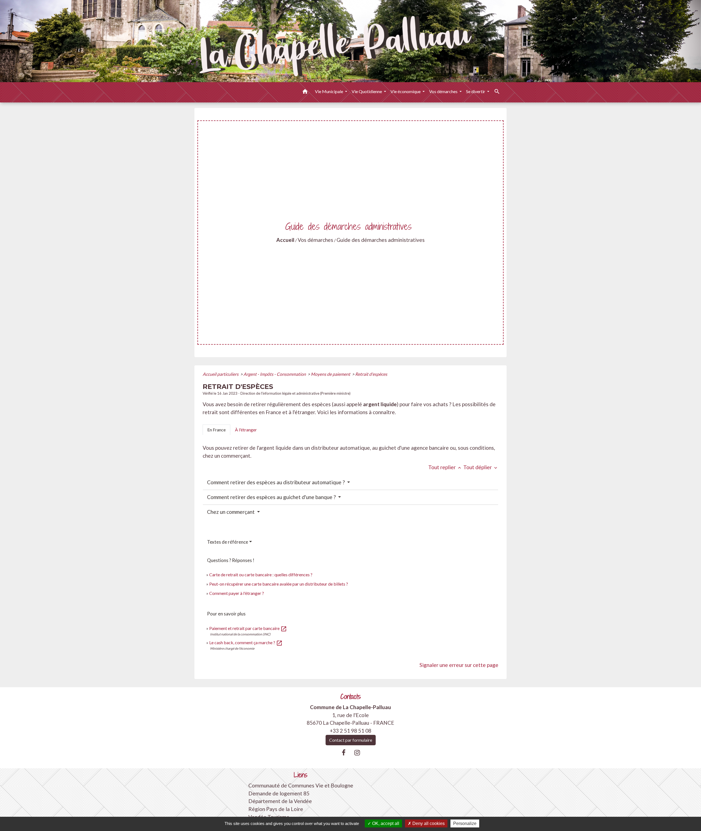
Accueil (285, 240)
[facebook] (343, 752)
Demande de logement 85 (278, 793)
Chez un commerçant (231, 512)
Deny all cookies (428, 823)
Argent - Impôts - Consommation (275, 374)
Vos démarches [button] (443, 91)
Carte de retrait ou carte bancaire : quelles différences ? (260, 574)
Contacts (350, 697)
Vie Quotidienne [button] (367, 91)
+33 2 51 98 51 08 (350, 730)
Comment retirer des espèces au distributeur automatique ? (276, 482)
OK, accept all (385, 823)
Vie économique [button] (405, 91)
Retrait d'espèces (371, 374)
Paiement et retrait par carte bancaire (248, 628)
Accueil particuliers (221, 374)
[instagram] (357, 752)
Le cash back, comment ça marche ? (246, 642)
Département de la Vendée (280, 801)
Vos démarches (315, 240)
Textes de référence (227, 542)
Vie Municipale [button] (329, 91)
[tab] (216, 430)
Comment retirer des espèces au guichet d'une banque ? (272, 497)
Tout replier (445, 467)
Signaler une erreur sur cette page (459, 665)
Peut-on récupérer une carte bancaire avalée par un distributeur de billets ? (278, 583)
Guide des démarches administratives (381, 240)
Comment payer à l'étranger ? (236, 593)
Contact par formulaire (350, 740)
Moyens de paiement (331, 374)
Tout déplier (480, 467)
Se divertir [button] (476, 91)
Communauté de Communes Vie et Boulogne (300, 785)
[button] (305, 92)
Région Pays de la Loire (275, 809)
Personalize (464, 823)
